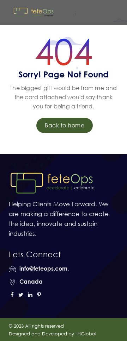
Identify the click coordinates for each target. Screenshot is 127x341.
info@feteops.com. (44, 268)
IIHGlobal (85, 333)
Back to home (64, 125)
